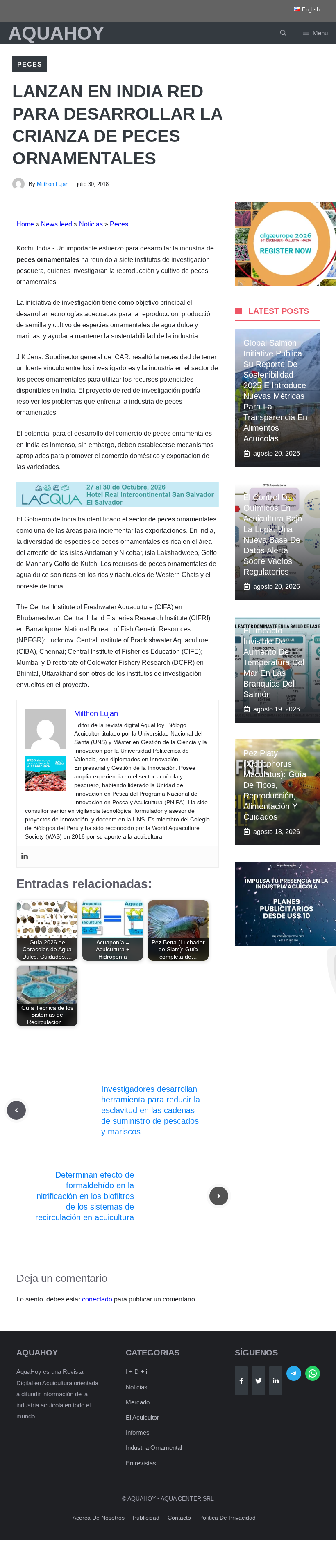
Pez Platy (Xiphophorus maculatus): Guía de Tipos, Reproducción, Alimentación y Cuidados (274, 785)
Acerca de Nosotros (99, 1517)
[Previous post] (16, 1110)
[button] (283, 33)
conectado (97, 1299)
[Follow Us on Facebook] (241, 1380)
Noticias (91, 224)
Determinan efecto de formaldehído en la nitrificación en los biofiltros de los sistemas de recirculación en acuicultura (84, 1196)
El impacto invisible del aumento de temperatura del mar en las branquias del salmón (273, 662)
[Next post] (219, 1196)
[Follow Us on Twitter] (258, 1380)
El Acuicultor (142, 1417)
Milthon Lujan (52, 184)
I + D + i (136, 1371)
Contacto (179, 1517)
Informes (138, 1432)
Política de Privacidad (227, 1517)
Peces (29, 64)
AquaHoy (56, 33)
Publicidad (146, 1517)
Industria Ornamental (154, 1447)
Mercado (138, 1402)
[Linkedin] (24, 856)
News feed (56, 224)
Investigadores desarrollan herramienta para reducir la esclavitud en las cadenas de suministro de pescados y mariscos (150, 1110)
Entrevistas (141, 1463)
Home (25, 224)
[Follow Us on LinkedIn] (275, 1380)
